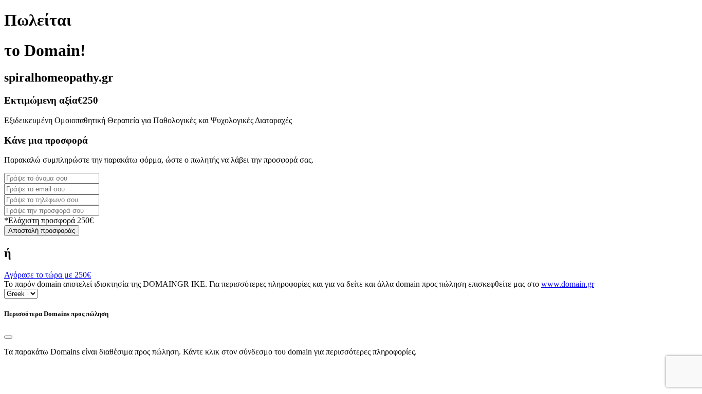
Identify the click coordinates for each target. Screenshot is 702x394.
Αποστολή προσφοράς (41, 230)
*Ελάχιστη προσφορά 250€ (49, 220)
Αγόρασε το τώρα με (47, 274)
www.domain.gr (567, 284)
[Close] (8, 337)
